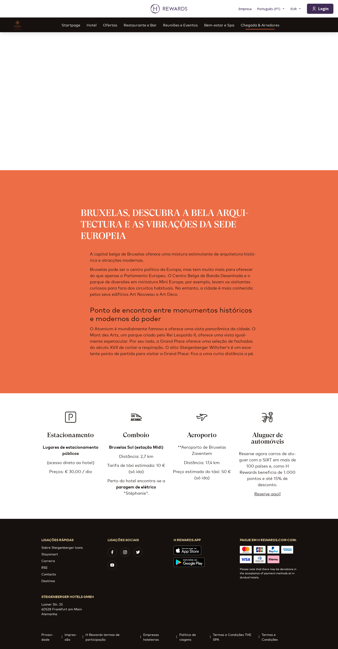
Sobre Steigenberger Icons (62, 547)
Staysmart (49, 554)
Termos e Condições (270, 636)
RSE (44, 567)
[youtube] (112, 565)
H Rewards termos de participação (103, 636)
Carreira (48, 560)
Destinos (48, 580)
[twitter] (138, 552)
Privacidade (47, 636)
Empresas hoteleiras (151, 636)
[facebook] (112, 552)
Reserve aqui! (267, 493)
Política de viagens (187, 636)
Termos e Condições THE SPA (232, 636)
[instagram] (125, 552)
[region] (169, 101)
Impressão (71, 636)
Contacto (48, 574)
